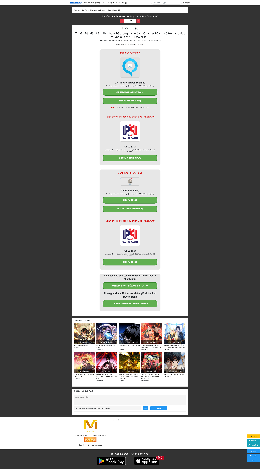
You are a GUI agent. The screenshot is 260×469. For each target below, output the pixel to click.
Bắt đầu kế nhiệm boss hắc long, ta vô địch (130, 44)
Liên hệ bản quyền (80, 436)
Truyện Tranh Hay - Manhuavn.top (130, 304)
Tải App (125, 3)
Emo (145, 408)
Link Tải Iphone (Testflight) (130, 209)
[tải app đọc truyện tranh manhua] (75, 2)
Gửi (158, 408)
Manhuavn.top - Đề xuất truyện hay (130, 286)
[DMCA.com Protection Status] (90, 439)
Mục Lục (253, 456)
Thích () (254, 445)
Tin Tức (117, 3)
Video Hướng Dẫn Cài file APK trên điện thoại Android (133, 107)
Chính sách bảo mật (100, 436)
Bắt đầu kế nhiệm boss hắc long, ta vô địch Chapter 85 (130, 16)
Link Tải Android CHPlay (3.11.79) (130, 92)
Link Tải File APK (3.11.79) (130, 101)
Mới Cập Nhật (96, 3)
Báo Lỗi (252, 436)
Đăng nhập (187, 3)
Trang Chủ (86, 3)
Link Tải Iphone (130, 200)
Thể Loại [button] (110, 3)
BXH (103, 3)
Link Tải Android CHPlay (130, 158)
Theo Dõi (254, 441)
